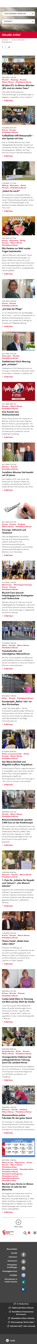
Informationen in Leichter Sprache (11, 1280)
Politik (24, 185)
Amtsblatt (13, 1275)
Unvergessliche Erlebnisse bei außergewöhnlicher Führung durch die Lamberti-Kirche (16, 1060)
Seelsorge (15, 80)
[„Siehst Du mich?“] (18, 170)
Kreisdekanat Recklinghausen (13, 1174)
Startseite (5, 40)
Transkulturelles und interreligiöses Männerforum (16, 652)
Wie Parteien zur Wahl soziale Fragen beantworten (16, 250)
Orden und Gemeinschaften (12, 754)
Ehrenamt (6, 875)
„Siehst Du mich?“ (11, 191)
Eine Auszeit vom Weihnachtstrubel (10, 413)
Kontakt (14, 1253)
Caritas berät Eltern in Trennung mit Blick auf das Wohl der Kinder (18, 1000)
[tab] (18, 1338)
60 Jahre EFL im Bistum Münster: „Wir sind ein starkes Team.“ (18, 87)
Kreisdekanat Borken (10, 1167)
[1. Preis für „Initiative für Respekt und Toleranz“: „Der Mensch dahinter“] (18, 859)
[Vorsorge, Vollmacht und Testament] (18, 507)
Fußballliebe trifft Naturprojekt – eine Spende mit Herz (17, 137)
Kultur (5, 645)
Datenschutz (12, 1261)
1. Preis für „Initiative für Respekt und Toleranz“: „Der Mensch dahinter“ (18, 883)
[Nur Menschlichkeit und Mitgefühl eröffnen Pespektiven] (18, 739)
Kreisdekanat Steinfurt (10, 1176)
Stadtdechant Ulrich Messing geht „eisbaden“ (16, 363)
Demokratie (15, 185)
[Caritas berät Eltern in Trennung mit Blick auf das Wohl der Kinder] (18, 978)
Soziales (8, 21)
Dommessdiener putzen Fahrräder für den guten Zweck (17, 1116)
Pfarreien (6, 467)
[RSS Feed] (23, 1296)
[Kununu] (23, 1289)
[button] (3, 47)
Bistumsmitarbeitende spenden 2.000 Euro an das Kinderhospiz (17, 821)
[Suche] (25, 1233)
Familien (6, 80)
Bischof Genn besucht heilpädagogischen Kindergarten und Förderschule (17, 595)
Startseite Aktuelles (18, 40)
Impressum (13, 1257)
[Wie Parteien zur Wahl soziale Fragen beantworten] (18, 225)
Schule (5, 130)
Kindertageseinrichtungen (23, 585)
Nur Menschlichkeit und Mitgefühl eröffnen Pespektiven (17, 763)
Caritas (5, 240)
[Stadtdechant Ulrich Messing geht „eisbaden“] (18, 341)
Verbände (22, 524)
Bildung (5, 185)
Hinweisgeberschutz (9, 1271)
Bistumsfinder (12, 1249)
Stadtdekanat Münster (15, 14)
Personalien (7, 356)
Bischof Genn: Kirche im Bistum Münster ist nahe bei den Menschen (17, 1187)
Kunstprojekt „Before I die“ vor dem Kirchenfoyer (17, 703)
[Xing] (23, 1282)
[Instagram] (23, 1268)
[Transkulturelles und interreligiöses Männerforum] (18, 630)
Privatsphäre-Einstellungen (12, 1266)
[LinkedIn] (23, 1275)
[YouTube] (23, 1261)
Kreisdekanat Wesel (9, 1181)
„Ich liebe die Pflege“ (12, 309)
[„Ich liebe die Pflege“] (18, 288)
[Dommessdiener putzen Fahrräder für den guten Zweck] (18, 1094)
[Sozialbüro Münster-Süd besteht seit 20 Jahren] (18, 452)
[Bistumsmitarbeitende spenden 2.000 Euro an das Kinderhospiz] (18, 799)
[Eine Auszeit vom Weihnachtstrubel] (18, 391)
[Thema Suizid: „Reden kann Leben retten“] (18, 920)
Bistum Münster (8, 82)
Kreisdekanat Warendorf (11, 1178)
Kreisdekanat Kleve (27, 1169)
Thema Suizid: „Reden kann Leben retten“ (15, 942)
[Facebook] (23, 1255)
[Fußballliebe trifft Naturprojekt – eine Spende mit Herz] (18, 115)
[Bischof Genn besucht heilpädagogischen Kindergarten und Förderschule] (18, 570)
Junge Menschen (8, 1051)
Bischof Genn (7, 585)
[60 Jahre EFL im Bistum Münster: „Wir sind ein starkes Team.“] (18, 65)
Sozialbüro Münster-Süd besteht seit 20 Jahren (17, 474)
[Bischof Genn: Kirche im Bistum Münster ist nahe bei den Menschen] (18, 1147)
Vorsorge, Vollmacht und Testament (14, 531)
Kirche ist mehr (8, 1162)
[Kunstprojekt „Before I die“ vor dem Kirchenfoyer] (18, 683)
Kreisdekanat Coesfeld (10, 1169)
